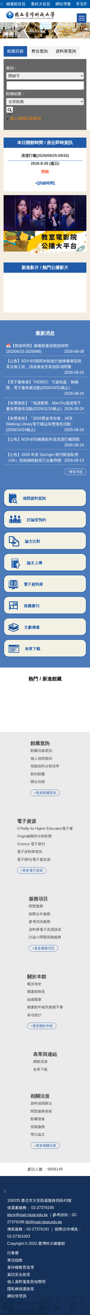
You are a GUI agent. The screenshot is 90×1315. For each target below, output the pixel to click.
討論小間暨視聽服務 (45, 937)
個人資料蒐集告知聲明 (26, 1282)
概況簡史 (34, 984)
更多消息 (76, 472)
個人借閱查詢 (41, 758)
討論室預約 (36, 520)
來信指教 (15, 1260)
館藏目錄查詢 (41, 750)
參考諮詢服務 (39, 921)
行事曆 (13, 1253)
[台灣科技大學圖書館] (30, 15)
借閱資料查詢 (34, 498)
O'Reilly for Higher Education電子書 (45, 828)
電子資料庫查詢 (29, 852)
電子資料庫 (33, 584)
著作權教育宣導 (20, 1267)
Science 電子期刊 (31, 844)
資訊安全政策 (18, 1274)
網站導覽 (63, 4)
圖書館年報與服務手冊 (45, 1007)
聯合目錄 (37, 782)
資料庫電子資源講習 (45, 929)
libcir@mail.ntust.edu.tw (27, 1215)
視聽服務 (37, 1127)
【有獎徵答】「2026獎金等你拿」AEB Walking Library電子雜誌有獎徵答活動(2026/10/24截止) (39, 424)
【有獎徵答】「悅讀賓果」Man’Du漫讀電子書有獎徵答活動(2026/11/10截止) (43, 406)
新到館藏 (37, 774)
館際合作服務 (39, 914)
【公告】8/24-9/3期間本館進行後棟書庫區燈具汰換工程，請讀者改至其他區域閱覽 (43, 364)
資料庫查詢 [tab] (66, 51)
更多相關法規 (46, 1145)
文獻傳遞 (32, 627)
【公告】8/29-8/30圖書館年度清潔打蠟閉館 (43, 439)
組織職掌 (34, 999)
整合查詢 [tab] (39, 51)
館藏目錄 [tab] (15, 51)
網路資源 (40, 1061)
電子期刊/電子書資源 (33, 859)
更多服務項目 (44, 948)
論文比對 (32, 541)
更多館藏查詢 (46, 793)
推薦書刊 (31, 606)
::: (1, 4)
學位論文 (37, 1134)
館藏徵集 (37, 1119)
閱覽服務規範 (41, 1111)
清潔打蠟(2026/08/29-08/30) (45, 156)
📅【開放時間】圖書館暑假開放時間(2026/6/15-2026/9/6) (37, 348)
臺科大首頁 (40, 4)
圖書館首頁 (15, 4)
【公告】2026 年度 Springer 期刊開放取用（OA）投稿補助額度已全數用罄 (42, 457)
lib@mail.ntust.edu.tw (43, 1222)
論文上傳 (34, 563)
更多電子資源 (33, 870)
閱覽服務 (36, 906)
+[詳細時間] (45, 183)
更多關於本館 (43, 1026)
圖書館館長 (36, 991)
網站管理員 (16, 1296)
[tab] (32, 252)
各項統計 (34, 1015)
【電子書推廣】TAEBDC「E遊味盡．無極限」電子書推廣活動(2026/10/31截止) (42, 385)
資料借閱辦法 (41, 1103)
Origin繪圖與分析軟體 (34, 836)
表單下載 (32, 649)
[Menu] (81, 18)
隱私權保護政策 (20, 1289)
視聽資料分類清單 (44, 766)
